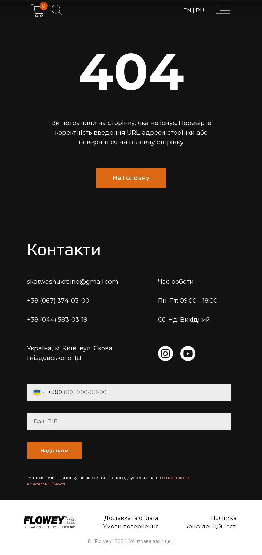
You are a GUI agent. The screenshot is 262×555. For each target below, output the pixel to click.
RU (199, 10)
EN (188, 10)
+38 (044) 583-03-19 (57, 320)
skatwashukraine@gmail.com (72, 281)
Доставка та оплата (131, 518)
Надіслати (54, 450)
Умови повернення (131, 526)
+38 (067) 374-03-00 (58, 300)
